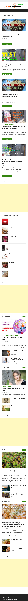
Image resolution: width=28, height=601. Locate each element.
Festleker (8, 335)
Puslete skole (11, 262)
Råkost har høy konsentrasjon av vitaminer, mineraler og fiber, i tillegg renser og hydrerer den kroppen (13, 524)
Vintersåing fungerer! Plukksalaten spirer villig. (17, 493)
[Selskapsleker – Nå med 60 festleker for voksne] (6, 350)
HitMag (15, 599)
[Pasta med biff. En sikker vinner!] (6, 539)
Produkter (11, 520)
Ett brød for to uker (12, 227)
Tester (3, 63)
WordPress (9, 599)
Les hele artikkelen (6, 44)
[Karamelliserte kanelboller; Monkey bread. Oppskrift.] (6, 547)
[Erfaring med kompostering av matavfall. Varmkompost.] (14, 85)
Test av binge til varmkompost (11, 65)
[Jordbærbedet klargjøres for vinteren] (14, 460)
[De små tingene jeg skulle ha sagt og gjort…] (14, 378)
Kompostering (12, 32)
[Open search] (25, 10)
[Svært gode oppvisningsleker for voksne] (14, 327)
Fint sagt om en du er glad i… (18, 405)
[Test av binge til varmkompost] (14, 55)
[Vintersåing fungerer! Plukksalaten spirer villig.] (6, 493)
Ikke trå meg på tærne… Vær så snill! (15, 271)
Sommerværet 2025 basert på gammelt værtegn (18, 486)
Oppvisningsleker (14, 335)
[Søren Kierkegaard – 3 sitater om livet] (6, 398)
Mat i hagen (4, 469)
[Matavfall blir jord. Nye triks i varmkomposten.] (14, 25)
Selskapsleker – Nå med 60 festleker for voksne (17, 351)
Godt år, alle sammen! (13, 236)
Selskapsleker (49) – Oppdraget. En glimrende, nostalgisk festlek (17, 359)
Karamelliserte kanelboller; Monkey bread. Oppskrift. (17, 547)
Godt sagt (9, 386)
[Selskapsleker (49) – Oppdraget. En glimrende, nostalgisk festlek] (6, 358)
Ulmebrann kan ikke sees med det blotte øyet (17, 245)
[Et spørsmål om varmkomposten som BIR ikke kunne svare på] (14, 116)
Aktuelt (3, 335)
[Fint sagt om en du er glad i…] (6, 406)
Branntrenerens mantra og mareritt (15, 218)
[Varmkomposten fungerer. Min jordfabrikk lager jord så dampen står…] (14, 150)
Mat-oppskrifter (5, 520)
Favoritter (4, 386)
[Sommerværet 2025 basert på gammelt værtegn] (6, 485)
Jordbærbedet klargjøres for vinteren (13, 471)
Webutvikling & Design (21, 595)
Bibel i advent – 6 (12, 253)
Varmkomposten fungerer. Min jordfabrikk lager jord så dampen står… (12, 161)
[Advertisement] (14, 198)
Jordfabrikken (5, 32)
